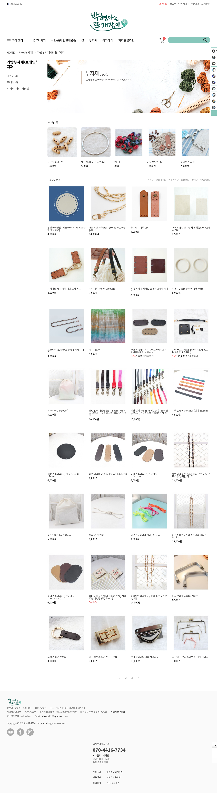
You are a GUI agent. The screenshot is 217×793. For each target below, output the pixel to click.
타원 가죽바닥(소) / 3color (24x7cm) (108, 474)
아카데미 (107, 40)
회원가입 (163, 3)
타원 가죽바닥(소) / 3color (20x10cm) (144, 475)
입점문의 (97, 782)
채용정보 (97, 777)
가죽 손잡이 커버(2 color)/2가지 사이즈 (149, 289)
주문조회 (195, 3)
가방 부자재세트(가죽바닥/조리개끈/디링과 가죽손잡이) (190, 350)
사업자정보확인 (118, 712)
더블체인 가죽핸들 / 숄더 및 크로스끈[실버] (149, 597)
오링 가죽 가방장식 (56, 657)
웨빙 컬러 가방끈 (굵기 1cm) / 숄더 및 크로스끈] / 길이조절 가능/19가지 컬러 (149, 412)
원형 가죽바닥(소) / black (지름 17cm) (63, 475)
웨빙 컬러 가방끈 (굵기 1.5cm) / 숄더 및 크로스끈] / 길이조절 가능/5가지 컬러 (107, 412)
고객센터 (205, 3)
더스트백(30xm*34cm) (59, 535)
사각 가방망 (95, 349)
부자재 (93, 40)
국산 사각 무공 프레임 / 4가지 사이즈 (190, 657)
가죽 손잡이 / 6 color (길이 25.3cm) (190, 410)
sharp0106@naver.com (55, 716)
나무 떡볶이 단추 (55, 162)
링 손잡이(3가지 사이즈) (93, 162)
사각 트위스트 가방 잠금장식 (103, 657)
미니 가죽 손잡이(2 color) (102, 288)
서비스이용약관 (113, 777)
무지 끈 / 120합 (96, 535)
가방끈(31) (13, 75)
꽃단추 (117, 162)
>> (138, 678)
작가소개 (97, 772)
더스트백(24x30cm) (57, 410)
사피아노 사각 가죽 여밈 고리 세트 (64, 288)
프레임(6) (12, 82)
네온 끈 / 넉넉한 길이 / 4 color (146, 535)
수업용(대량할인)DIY (63, 40)
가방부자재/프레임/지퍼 (51, 52)
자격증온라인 (126, 40)
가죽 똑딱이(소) (155, 162)
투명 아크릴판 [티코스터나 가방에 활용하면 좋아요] (66, 228)
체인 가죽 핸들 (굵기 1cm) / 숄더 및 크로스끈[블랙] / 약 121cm (191, 475)
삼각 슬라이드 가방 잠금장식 (145, 657)
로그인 (173, 3)
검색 (205, 40)
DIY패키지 (39, 40)
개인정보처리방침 (114, 772)
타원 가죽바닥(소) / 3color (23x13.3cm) (60, 597)
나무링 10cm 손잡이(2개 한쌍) (187, 288)
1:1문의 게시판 (101, 755)
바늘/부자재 (26, 52)
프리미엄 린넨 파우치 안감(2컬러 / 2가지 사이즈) (191, 228)
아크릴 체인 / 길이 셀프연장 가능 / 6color (188, 536)
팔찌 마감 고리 (187, 162)
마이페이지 (183, 3)
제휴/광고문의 (113, 782)
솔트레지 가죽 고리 (140, 227)
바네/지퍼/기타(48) (18, 88)
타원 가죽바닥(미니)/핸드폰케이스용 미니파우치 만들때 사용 (149, 350)
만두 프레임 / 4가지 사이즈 (185, 596)
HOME (11, 52)
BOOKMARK (16, 3)
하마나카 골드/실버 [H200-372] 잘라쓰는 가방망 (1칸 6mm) (107, 597)
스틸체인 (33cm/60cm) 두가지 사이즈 (65, 350)
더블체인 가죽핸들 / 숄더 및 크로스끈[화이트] (107, 228)
